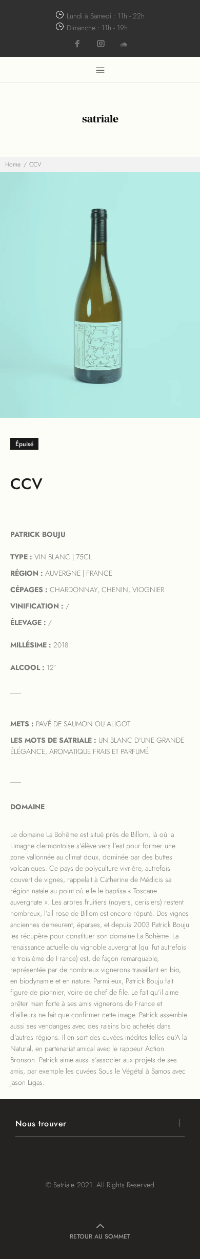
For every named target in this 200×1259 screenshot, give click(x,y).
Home (13, 164)
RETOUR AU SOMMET (100, 1236)
